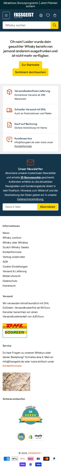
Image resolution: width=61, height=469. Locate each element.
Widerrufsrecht (11, 276)
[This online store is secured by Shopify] (35, 436)
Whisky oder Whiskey (15, 242)
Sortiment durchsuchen (30, 72)
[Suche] (54, 25)
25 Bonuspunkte (30, 177)
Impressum (9, 285)
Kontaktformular (23, 146)
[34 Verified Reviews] (30, 430)
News (6, 232)
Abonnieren (47, 206)
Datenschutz (10, 280)
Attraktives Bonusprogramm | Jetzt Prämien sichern (30, 4)
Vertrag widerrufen (14, 256)
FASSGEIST (34, 453)
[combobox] (31, 25)
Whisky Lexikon (12, 237)
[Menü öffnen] (6, 15)
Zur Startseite (30, 64)
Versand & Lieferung (15, 271)
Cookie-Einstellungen (15, 266)
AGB (5, 261)
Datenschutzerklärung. (30, 199)
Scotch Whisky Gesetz (16, 247)
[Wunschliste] (48, 15)
